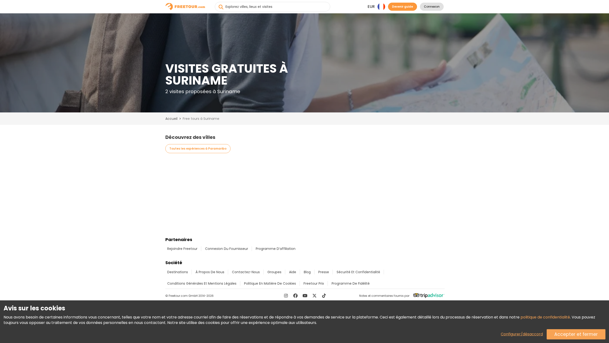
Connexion (432, 7)
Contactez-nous (246, 272)
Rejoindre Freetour (182, 248)
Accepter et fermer (576, 334)
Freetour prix (314, 283)
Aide (292, 272)
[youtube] (305, 295)
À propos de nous (210, 272)
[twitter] (314, 295)
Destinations (177, 272)
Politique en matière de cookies (270, 283)
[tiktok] (324, 295)
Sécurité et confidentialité (358, 272)
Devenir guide (402, 7)
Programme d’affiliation (275, 248)
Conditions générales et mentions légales (201, 283)
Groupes (274, 272)
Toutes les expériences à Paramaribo (197, 148)
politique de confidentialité (545, 317)
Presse (323, 272)
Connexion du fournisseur (226, 248)
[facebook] (295, 295)
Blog (307, 272)
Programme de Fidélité (351, 283)
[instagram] (286, 295)
